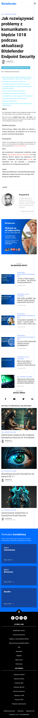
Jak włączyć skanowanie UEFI (9, 101)
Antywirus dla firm (19, 687)
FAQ (19, 647)
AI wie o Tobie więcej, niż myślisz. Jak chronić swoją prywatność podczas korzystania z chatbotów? (26, 282)
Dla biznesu (20, 296)
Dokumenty (19, 664)
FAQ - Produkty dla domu (24, 377)
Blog (18, 276)
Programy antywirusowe (19, 704)
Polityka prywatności (9, 711)
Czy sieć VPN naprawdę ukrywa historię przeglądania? (26, 343)
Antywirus (19, 668)
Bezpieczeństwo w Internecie (26, 274)
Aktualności (21, 272)
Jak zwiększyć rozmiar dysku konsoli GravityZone (14, 93)
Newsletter (19, 651)
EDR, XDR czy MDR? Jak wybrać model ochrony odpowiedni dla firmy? (26, 300)
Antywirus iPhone (19, 679)
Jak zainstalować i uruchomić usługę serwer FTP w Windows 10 (17, 96)
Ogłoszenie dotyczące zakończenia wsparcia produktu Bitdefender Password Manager (25, 382)
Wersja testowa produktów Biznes (19, 643)
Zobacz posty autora (27, 211)
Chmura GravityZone (19, 635)
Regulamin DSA (30, 711)
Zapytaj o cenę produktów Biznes (19, 639)
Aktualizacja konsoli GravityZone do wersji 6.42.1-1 (14, 81)
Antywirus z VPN (19, 695)
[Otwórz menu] (35, 3)
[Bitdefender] (8, 3)
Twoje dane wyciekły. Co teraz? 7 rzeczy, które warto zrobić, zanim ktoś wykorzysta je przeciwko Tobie (26, 324)
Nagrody (19, 655)
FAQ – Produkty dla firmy (8, 14)
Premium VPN (19, 699)
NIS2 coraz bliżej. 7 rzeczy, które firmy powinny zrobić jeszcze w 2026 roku (26, 364)
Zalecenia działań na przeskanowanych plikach (13, 91)
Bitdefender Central (19, 630)
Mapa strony (19, 660)
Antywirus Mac (19, 683)
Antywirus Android (19, 674)
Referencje (20, 711)
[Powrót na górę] (19, 612)
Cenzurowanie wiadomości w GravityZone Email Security (16, 84)
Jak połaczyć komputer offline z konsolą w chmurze (14, 98)
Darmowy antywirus (19, 691)
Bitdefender (26, 714)
